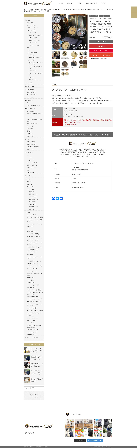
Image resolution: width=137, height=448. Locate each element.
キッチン (27, 179)
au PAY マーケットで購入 (101, 55)
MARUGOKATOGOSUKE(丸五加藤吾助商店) (35, 326)
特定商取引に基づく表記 (41, 447)
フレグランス (32, 70)
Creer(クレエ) (31, 323)
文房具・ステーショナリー (36, 35)
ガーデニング (30, 55)
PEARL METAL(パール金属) (34, 236)
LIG (28, 229)
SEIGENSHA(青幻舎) (32, 296)
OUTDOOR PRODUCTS (31, 338)
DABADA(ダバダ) (32, 215)
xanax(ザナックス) (32, 334)
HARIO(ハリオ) (31, 320)
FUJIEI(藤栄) (30, 280)
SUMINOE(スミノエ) (33, 332)
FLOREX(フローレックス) (34, 261)
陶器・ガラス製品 (33, 206)
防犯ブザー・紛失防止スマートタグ (34, 120)
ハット (31, 157)
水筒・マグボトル (33, 199)
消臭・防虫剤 (32, 79)
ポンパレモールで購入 (101, 50)
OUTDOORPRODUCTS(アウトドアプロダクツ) (35, 293)
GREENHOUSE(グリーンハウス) (34, 274)
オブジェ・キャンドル (34, 40)
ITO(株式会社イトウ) (32, 249)
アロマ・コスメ (31, 60)
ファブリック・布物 (32, 52)
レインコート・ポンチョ (33, 105)
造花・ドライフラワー (34, 45)
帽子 (28, 155)
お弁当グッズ (30, 136)
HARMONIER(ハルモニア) (34, 301)
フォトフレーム (33, 42)
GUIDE (103, 3)
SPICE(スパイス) (104, 16)
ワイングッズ (32, 196)
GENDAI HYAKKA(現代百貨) (35, 217)
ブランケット (30, 172)
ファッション (28, 152)
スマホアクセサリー (30, 109)
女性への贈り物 (31, 144)
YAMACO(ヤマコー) (32, 271)
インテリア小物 (31, 30)
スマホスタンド (31, 111)
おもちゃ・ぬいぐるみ (33, 123)
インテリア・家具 (29, 89)
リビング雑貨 (93, 16)
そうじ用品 (30, 23)
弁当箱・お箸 (32, 204)
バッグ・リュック (31, 167)
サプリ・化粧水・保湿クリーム (35, 67)
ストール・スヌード (32, 162)
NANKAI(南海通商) (32, 308)
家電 (28, 47)
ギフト (27, 139)
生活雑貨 (27, 20)
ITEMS (79, 3)
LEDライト (30, 133)
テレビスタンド (31, 92)
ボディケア (32, 77)
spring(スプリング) (32, 263)
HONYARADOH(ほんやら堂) (35, 310)
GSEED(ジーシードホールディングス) (34, 220)
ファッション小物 (32, 165)
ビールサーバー (29, 176)
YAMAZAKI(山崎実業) (33, 285)
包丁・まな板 (32, 201)
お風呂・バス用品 (29, 86)
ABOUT (70, 3)
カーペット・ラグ (31, 94)
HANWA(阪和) (31, 277)
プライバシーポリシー (29, 447)
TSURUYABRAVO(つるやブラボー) (34, 243)
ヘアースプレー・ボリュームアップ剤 (36, 63)
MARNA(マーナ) (31, 282)
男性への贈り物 (31, 142)
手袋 (28, 170)
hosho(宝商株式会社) (33, 234)
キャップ (31, 160)
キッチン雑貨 (30, 189)
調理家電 (29, 184)
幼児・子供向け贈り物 (33, 147)
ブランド (27, 212)
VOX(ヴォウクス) (32, 268)
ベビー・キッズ (29, 117)
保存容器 (31, 191)
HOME (61, 3)
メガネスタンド (33, 37)
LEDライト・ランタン (32, 27)
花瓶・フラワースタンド (35, 57)
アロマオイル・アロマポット (36, 74)
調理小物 (31, 209)
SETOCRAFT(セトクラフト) (34, 313)
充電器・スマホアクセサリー (34, 113)
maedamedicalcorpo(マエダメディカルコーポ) (34, 239)
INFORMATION (91, 3)
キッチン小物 (30, 126)
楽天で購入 (101, 46)
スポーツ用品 (28, 83)
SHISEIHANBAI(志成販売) (34, 290)
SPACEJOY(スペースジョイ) (34, 299)
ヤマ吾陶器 (30, 254)
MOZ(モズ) (30, 315)
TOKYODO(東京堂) (32, 329)
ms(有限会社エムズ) (32, 231)
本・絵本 (29, 131)
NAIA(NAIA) (30, 226)
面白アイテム (30, 149)
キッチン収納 (30, 187)
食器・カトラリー (33, 194)
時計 (28, 50)
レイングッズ (28, 100)
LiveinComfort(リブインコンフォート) (34, 304)
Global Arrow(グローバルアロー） (34, 257)
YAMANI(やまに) (31, 252)
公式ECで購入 (101, 41)
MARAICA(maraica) (32, 318)
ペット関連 (30, 97)
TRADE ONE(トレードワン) (34, 247)
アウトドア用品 (31, 25)
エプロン (29, 182)
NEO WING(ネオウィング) (34, 266)
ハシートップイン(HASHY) (34, 224)
